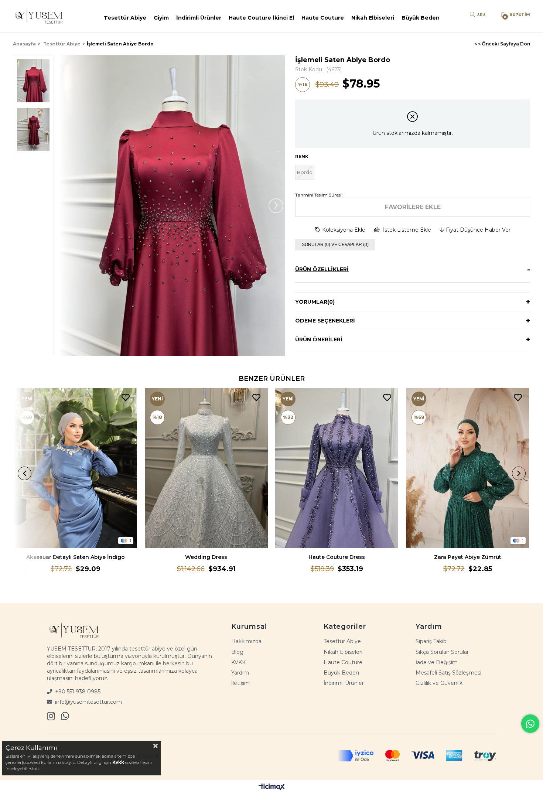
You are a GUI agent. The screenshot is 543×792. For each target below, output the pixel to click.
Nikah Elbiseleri (372, 17)
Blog (237, 652)
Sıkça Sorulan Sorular (442, 652)
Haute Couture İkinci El (261, 17)
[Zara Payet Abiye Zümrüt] (467, 468)
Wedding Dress (206, 557)
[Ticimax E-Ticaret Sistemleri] (272, 787)
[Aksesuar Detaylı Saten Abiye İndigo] (75, 468)
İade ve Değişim (437, 662)
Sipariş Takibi (432, 641)
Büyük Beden (421, 17)
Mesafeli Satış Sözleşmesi (448, 672)
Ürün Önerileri (318, 339)
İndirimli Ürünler (198, 17)
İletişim (240, 683)
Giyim (161, 17)
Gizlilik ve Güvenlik (439, 683)
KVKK (238, 662)
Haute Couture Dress (336, 557)
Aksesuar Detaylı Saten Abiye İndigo (75, 557)
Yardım (240, 672)
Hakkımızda (246, 641)
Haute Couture (322, 17)
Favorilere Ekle (126, 398)
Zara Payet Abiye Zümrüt (467, 557)
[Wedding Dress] (206, 468)
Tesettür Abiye (125, 17)
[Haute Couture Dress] (337, 468)
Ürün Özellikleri (322, 269)
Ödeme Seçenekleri (325, 320)
